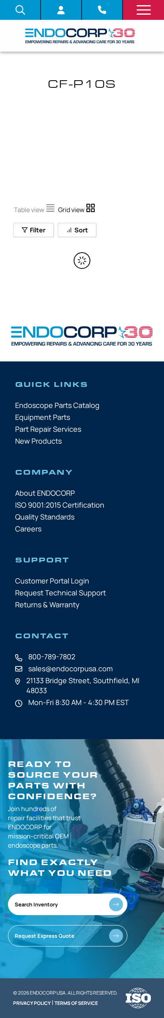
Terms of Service (76, 1003)
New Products (38, 441)
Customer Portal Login (52, 580)
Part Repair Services (48, 429)
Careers (28, 528)
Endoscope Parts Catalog (57, 405)
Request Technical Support (60, 592)
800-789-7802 (51, 656)
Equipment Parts (42, 417)
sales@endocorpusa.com (70, 668)
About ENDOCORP (45, 493)
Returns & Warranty (47, 604)
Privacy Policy (32, 1003)
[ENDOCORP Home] (80, 36)
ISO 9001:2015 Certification (59, 505)
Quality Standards (44, 517)
